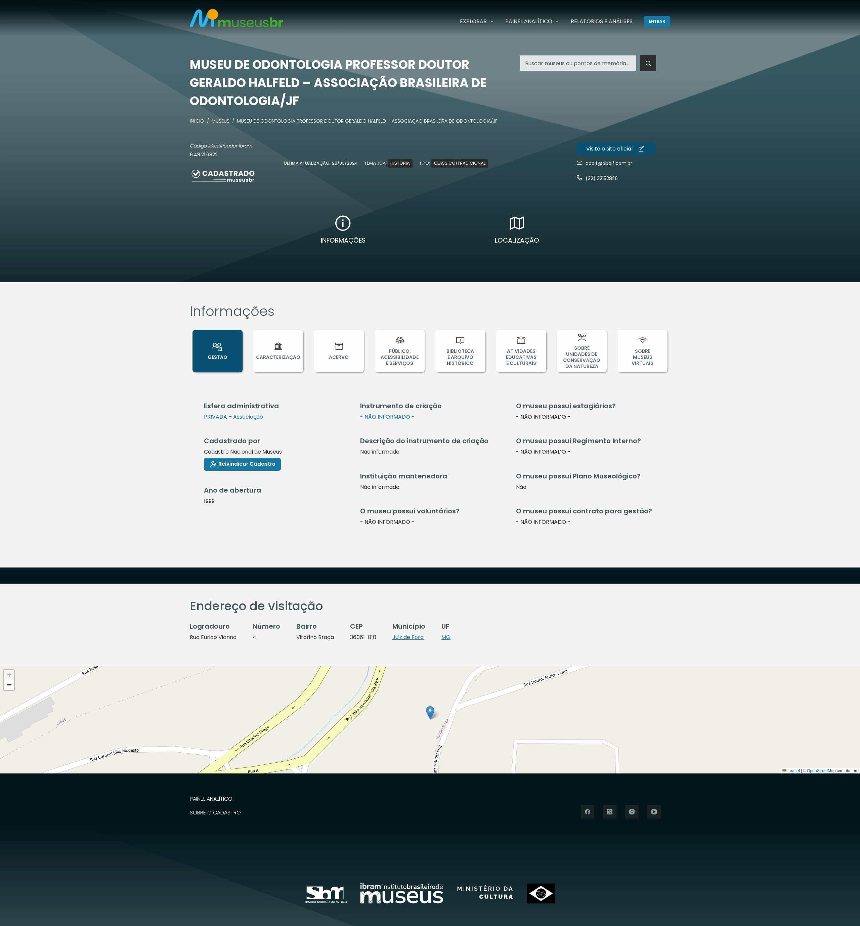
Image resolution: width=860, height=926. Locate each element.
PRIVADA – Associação (233, 417)
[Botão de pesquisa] (648, 63)
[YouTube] (654, 811)
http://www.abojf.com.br (615, 148)
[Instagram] (632, 811)
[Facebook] (587, 811)
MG (445, 637)
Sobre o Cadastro (215, 812)
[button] (430, 713)
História (400, 163)
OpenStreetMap (821, 770)
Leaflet (793, 770)
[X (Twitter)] (609, 811)
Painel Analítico (528, 21)
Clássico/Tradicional (459, 163)
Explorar (473, 21)
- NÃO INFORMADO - (387, 417)
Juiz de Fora (408, 637)
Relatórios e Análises (602, 21)
